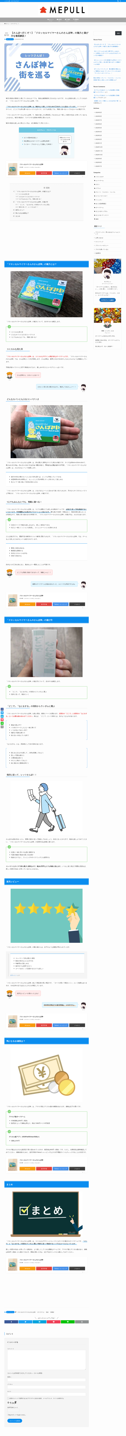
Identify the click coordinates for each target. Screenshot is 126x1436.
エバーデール (100, 180)
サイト (9, 1391)
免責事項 (98, 253)
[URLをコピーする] (82, 1321)
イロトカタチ (100, 177)
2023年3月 (98, 135)
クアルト (98, 188)
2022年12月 (98, 147)
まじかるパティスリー (102, 215)
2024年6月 (98, 112)
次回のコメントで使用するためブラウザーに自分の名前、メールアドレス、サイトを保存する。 (37, 1398)
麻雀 (97, 219)
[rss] (118, 1)
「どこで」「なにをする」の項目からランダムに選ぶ (34, 204)
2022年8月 (98, 162)
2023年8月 (98, 116)
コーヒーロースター (101, 196)
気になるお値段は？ (22, 213)
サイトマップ (99, 242)
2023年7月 (98, 120)
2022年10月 (98, 155)
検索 (118, 33)
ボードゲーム (10, 39)
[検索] (120, 1)
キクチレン (101, 92)
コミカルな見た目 (24, 194)
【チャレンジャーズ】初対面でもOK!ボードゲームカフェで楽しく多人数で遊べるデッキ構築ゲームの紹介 (108, 62)
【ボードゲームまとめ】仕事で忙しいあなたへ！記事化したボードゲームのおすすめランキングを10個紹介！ (107, 53)
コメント (10, 1349)
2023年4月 (98, 132)
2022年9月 (98, 158)
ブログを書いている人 (101, 249)
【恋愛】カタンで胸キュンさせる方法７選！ (106, 101)
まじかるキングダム (101, 211)
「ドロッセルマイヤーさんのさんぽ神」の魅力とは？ (33, 191)
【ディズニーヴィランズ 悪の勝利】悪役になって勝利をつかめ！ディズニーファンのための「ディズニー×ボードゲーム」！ (107, 71)
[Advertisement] (46, 240)
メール (9, 1384)
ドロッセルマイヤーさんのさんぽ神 (31, 164)
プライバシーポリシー (101, 245)
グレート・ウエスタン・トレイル (105, 192)
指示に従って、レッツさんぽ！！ (28, 207)
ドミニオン (99, 200)
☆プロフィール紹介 (107, 300)
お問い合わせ (99, 238)
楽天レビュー (20, 210)
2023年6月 (98, 124)
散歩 (47, 1312)
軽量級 (52, 1312)
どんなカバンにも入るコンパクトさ (29, 196)
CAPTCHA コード (12, 1407)
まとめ (18, 216)
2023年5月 (98, 128)
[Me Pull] (63, 9)
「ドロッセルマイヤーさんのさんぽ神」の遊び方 (32, 202)
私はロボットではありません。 (18, 1415)
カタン (98, 184)
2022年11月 (98, 151)
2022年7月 (98, 166)
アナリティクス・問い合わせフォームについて (107, 233)
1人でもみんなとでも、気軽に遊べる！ (30, 199)
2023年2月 (98, 139)
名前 (9, 1377)
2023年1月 (98, 143)
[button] (11, 1321)
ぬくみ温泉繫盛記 (101, 203)
